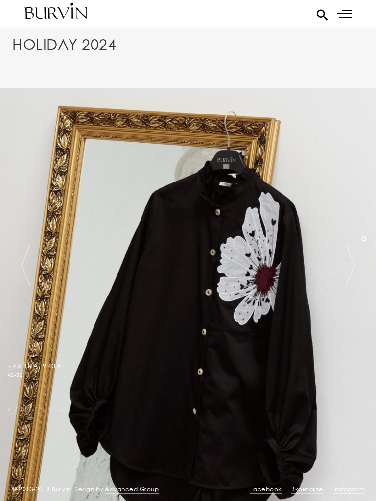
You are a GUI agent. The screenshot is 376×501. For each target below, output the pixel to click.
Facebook (266, 489)
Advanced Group (132, 489)
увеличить (36, 409)
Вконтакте (307, 489)
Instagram (348, 489)
